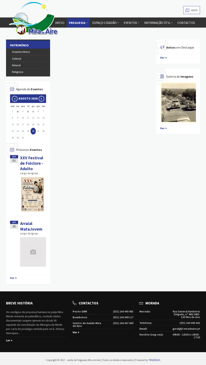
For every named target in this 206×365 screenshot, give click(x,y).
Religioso (17, 72)
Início (59, 23)
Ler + (9, 340)
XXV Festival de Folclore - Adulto (31, 163)
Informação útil (157, 23)
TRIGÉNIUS (154, 360)
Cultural (16, 58)
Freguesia (77, 23)
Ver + (13, 278)
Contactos (186, 23)
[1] (178, 102)
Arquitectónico (21, 52)
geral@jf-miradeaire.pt (186, 328)
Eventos (130, 23)
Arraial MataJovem (31, 226)
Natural (16, 65)
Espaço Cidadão (104, 23)
